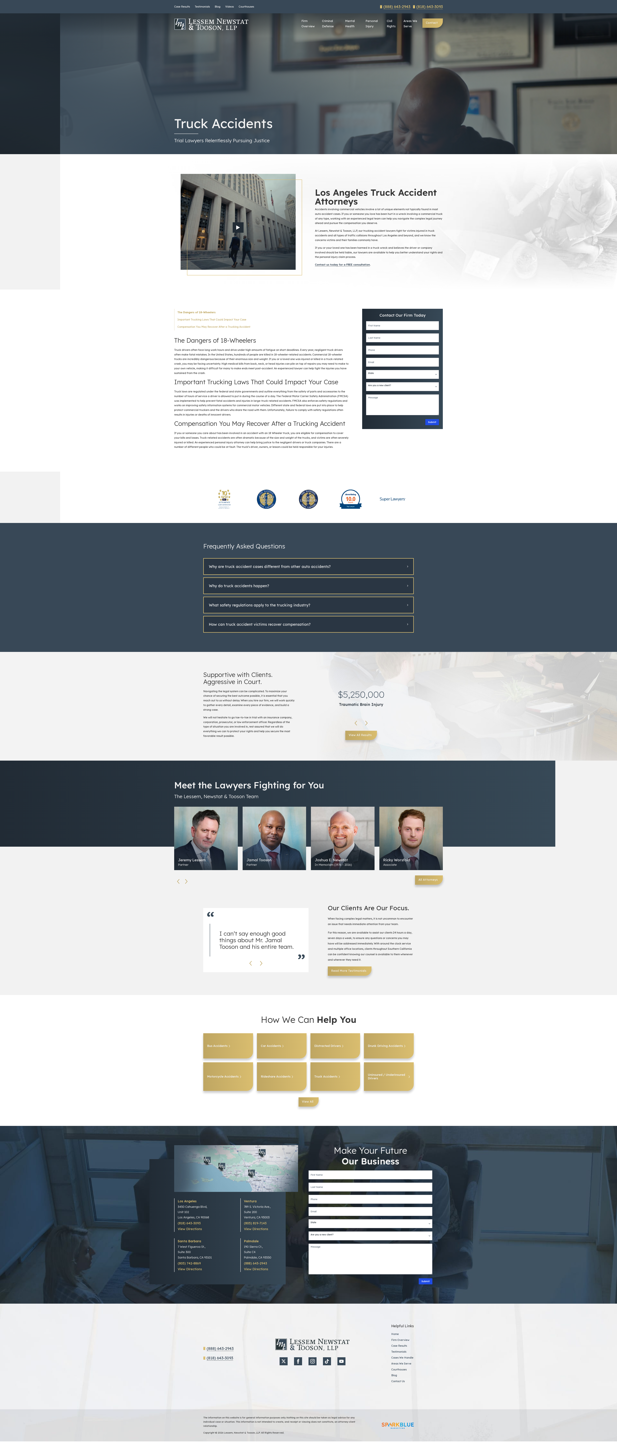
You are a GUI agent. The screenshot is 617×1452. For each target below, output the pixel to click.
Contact (432, 23)
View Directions (190, 1229)
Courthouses (246, 6)
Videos (229, 6)
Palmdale (251, 1241)
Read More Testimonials (348, 971)
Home (395, 1334)
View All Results (360, 735)
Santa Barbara (189, 1241)
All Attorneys (428, 880)
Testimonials (202, 6)
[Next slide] (366, 723)
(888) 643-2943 (396, 6)
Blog (217, 6)
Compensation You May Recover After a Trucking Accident (213, 326)
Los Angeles (187, 1201)
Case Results (182, 6)
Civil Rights (391, 23)
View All (307, 1101)
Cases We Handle (402, 1357)
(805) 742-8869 (189, 1263)
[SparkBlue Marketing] (398, 1425)
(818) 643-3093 (429, 6)
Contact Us (398, 1381)
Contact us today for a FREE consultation (342, 264)
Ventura (250, 1201)
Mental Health (350, 23)
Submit (432, 422)
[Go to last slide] (356, 723)
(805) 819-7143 (255, 1223)
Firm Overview (308, 23)
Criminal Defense (328, 23)
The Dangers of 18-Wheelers (196, 312)
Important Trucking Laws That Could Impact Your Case (211, 319)
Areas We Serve (410, 23)
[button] (308, 566)
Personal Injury (372, 23)
